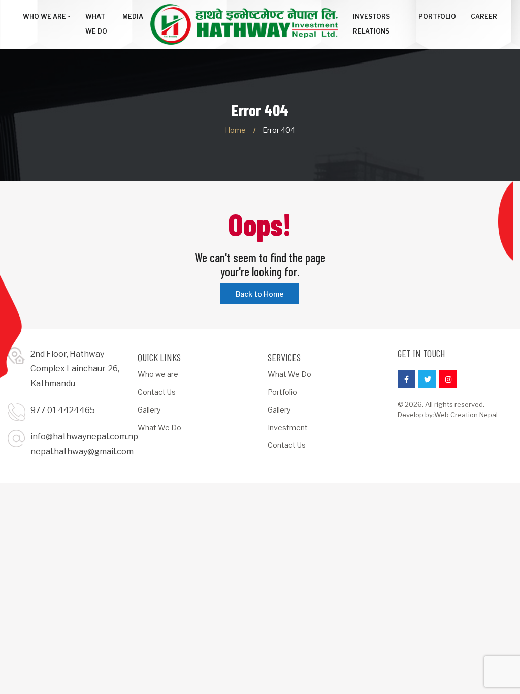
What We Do (159, 427)
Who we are (158, 374)
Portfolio (282, 392)
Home (235, 129)
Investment (288, 427)
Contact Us (157, 392)
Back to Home (260, 294)
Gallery (149, 409)
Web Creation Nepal (466, 415)
